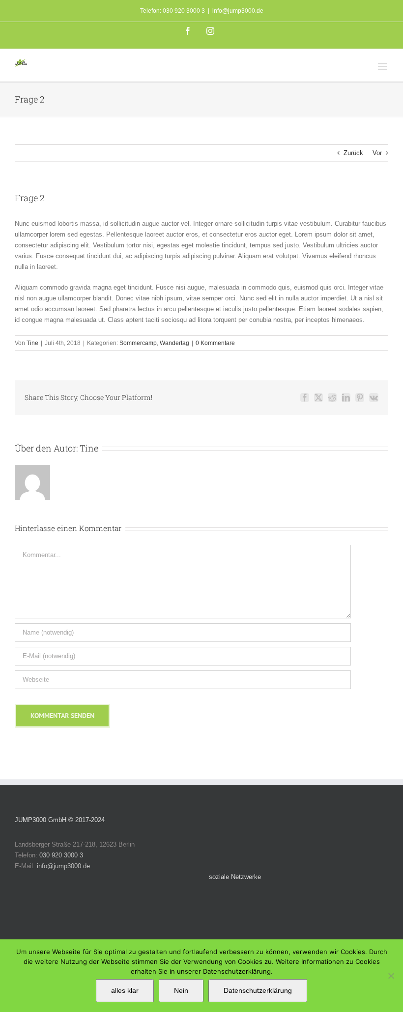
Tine (32, 343)
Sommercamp (138, 343)
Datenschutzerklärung (258, 990)
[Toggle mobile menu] (383, 66)
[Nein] (391, 976)
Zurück (353, 153)
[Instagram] (308, 903)
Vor (377, 153)
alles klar (125, 990)
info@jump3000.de (237, 10)
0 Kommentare (215, 343)
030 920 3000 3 (61, 855)
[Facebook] (289, 903)
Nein (181, 990)
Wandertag (174, 343)
